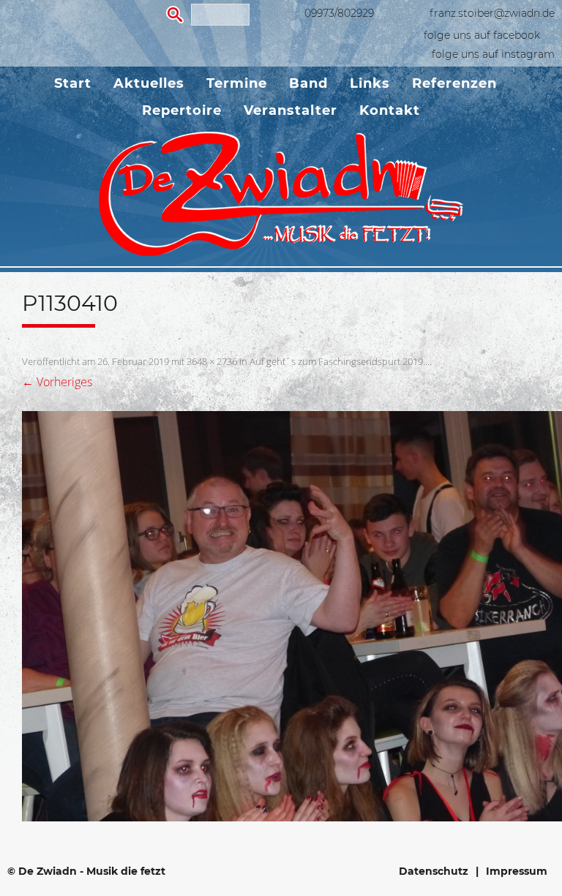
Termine (236, 83)
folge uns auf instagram (493, 54)
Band (308, 83)
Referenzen (454, 83)
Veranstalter (290, 110)
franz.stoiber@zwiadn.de (492, 13)
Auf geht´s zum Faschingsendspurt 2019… (340, 361)
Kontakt (389, 110)
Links (370, 83)
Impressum (516, 871)
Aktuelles (148, 83)
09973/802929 (339, 13)
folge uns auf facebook (482, 35)
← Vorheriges (57, 382)
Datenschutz (433, 871)
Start (72, 83)
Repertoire (182, 110)
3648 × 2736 (212, 361)
